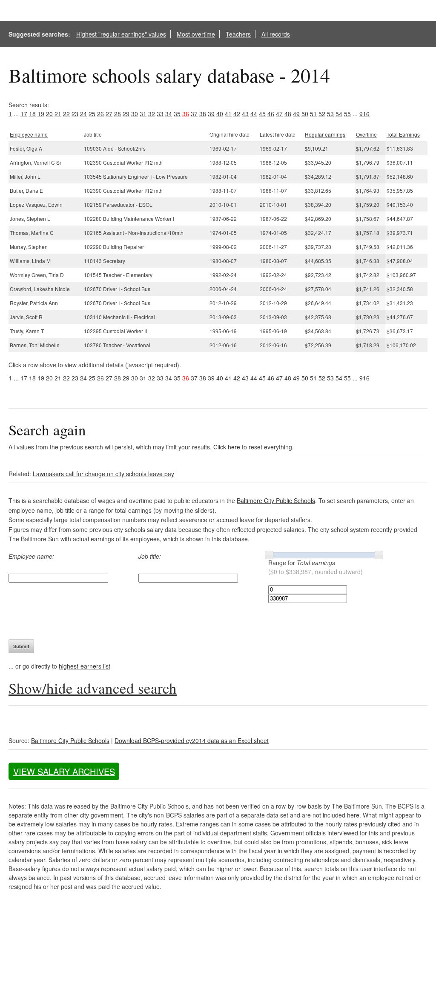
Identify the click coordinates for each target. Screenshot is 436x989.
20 (49, 113)
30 (134, 113)
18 (32, 113)
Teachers (238, 34)
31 (143, 113)
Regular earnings (325, 134)
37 (194, 113)
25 (92, 113)
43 (245, 113)
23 (75, 113)
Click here (226, 447)
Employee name (29, 134)
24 (83, 113)
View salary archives (64, 771)
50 (304, 113)
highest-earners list (84, 666)
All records (275, 34)
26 (100, 113)
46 (270, 113)
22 (66, 113)
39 (211, 113)
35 (177, 113)
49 (296, 113)
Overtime (366, 134)
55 (347, 113)
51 (313, 113)
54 (339, 113)
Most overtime (196, 34)
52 (321, 113)
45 (262, 113)
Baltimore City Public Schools (276, 500)
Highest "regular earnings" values (121, 34)
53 (330, 113)
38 (202, 113)
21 (57, 113)
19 (40, 113)
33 (160, 113)
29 (126, 113)
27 (109, 113)
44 (253, 113)
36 (185, 113)
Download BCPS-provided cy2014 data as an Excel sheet (192, 740)
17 (23, 113)
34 (168, 113)
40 (219, 113)
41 (228, 113)
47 (279, 113)
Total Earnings (403, 134)
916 (364, 113)
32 (151, 113)
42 (236, 113)
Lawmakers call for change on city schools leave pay (103, 473)
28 (117, 113)
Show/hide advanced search (93, 688)
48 (287, 113)
